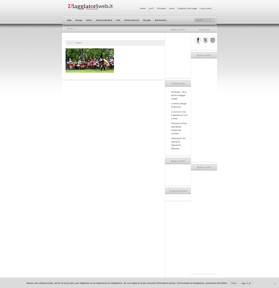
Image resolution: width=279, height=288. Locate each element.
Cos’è (151, 8)
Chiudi (233, 283)
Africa (89, 20)
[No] (275, 283)
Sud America (161, 20)
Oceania (147, 20)
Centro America (131, 20)
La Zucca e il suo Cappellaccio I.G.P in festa (179, 115)
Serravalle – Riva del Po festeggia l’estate (178, 95)
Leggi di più (246, 283)
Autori (172, 8)
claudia (78, 42)
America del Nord (104, 20)
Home (143, 8)
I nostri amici (206, 8)
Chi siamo (161, 8)
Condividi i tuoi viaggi (187, 8)
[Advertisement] (178, 55)
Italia (69, 20)
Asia (118, 20)
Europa (79, 20)
